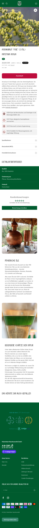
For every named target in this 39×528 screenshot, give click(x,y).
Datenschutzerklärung (27, 465)
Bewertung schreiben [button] (19, 208)
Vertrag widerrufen (10, 519)
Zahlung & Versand (26, 471)
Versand (12, 65)
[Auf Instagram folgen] (8, 497)
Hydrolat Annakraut (11, 107)
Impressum (24, 475)
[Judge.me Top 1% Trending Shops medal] (19, 420)
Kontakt (4, 465)
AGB (22, 462)
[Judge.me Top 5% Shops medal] (28, 420)
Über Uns (4, 462)
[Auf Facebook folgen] (3, 497)
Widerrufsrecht (25, 468)
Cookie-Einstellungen (27, 478)
